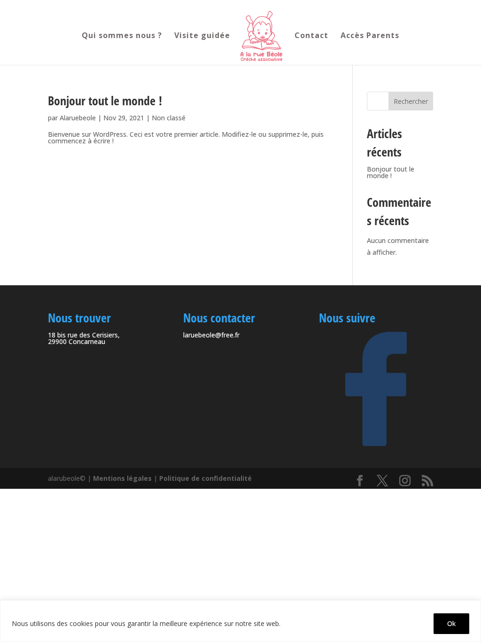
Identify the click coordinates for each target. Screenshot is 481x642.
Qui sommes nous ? (122, 36)
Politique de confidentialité (205, 478)
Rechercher (411, 101)
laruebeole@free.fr (211, 334)
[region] (240, 621)
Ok (451, 623)
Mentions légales (122, 478)
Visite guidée (202, 36)
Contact (311, 36)
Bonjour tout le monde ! (105, 100)
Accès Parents (370, 36)
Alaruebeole (78, 117)
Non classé (169, 117)
